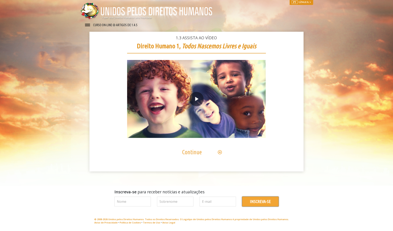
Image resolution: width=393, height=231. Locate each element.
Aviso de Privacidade (106, 222)
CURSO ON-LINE (103, 25)
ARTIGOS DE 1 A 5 (126, 25)
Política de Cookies (130, 222)
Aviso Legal (168, 222)
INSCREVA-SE (260, 201)
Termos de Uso (151, 222)
